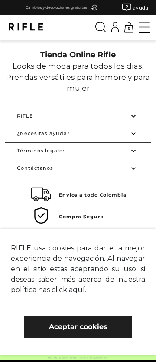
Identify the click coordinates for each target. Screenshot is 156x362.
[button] (135, 7)
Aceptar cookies (78, 327)
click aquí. (69, 290)
